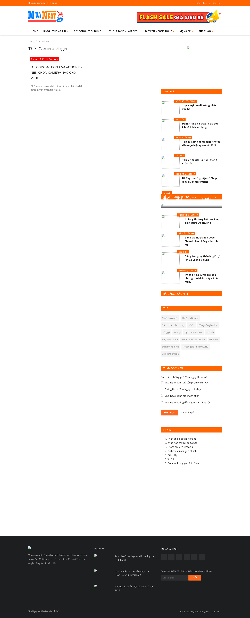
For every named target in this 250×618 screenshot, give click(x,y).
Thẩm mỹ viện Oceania (180, 447)
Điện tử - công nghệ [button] (158, 31)
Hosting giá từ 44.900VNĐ (195, 346)
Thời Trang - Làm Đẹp (185, 174)
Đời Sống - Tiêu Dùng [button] (88, 31)
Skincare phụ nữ (170, 353)
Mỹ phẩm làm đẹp (183, 137)
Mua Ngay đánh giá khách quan (181, 395)
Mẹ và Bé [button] (185, 31)
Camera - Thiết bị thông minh (44, 59)
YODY (191, 325)
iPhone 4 (213, 339)
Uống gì (166, 332)
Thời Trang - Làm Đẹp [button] (123, 31)
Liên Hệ (215, 611)
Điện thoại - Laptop (187, 270)
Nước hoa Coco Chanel (193, 339)
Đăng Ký (216, 3)
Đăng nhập (201, 3)
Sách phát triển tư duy (173, 325)
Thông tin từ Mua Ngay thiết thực (182, 389)
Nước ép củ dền (170, 318)
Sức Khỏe (180, 119)
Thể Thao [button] (205, 31)
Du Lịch (210, 332)
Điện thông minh (170, 346)
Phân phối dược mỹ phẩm (182, 438)
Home (34, 31)
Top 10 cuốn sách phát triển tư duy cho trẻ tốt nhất (135, 558)
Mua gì (177, 332)
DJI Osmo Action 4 (193, 332)
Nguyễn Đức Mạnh (190, 463)
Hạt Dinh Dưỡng (190, 318)
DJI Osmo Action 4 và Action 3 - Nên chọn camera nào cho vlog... (56, 72)
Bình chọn (169, 412)
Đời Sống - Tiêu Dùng (185, 101)
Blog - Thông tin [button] (55, 31)
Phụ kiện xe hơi (170, 339)
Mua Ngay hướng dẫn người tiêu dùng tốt (187, 402)
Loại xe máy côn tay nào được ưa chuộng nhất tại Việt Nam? (132, 573)
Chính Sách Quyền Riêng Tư (194, 611)
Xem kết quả (187, 412)
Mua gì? (167, 193)
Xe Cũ (171, 459)
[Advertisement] (191, 502)
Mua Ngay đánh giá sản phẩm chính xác (186, 382)
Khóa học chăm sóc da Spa (182, 442)
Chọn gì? (180, 155)
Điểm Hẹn (173, 455)
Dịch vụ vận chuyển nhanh (182, 451)
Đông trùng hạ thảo (208, 325)
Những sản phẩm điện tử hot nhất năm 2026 (134, 588)
